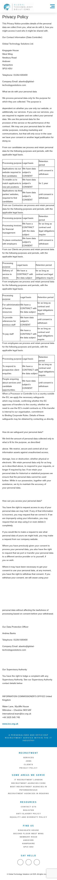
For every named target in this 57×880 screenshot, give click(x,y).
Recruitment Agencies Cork (28, 783)
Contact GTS (28, 807)
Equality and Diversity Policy (28, 817)
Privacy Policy (28, 768)
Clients (28, 764)
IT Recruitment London (28, 780)
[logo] (18, 7)
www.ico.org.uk (10, 724)
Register (28, 810)
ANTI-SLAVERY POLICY (28, 814)
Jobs (28, 761)
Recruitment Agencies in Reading (28, 793)
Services (28, 757)
